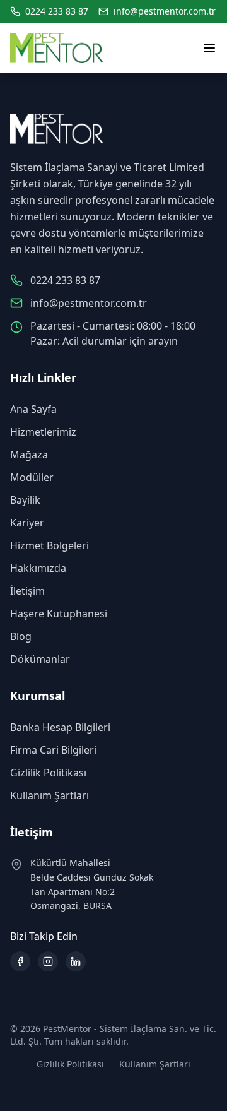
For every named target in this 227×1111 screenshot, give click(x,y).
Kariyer (27, 523)
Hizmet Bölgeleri (49, 545)
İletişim (27, 591)
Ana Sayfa (33, 409)
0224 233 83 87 (56, 11)
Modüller (32, 477)
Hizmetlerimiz (43, 432)
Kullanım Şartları (49, 795)
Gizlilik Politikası (48, 773)
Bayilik (25, 500)
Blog (21, 636)
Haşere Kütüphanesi (58, 614)
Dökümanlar (40, 659)
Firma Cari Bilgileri (53, 750)
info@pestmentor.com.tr (165, 11)
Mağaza (29, 454)
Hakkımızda (38, 568)
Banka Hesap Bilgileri (60, 727)
